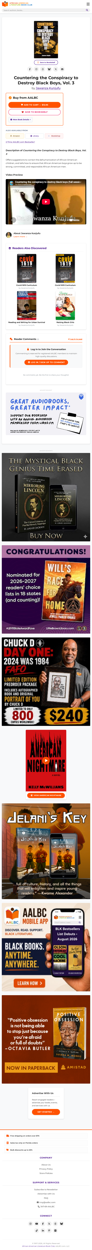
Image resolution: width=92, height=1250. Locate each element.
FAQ (46, 1198)
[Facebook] (42, 1223)
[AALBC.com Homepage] (17, 4)
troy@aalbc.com (47, 1202)
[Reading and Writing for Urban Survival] (26, 306)
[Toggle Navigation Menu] (88, 4)
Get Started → (46, 1112)
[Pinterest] (49, 1230)
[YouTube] (36, 1223)
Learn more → (20, 236)
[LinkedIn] (42, 1230)
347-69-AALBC (47, 1206)
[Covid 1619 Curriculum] (26, 269)
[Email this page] (62, 69)
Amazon (16, 136)
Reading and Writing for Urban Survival (26, 322)
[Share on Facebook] (29, 69)
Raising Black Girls (65, 322)
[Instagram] (30, 1223)
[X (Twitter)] (49, 1223)
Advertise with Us (46, 1194)
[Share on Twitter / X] (55, 69)
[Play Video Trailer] (46, 760)
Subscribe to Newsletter (46, 1189)
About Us (46, 1165)
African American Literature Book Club (38, 1246)
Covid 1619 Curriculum (26, 285)
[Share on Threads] (42, 69)
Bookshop (55, 136)
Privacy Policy (46, 1169)
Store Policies (46, 1173)
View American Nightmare (47, 795)
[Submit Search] (86, 10)
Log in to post (76, 339)
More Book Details (21, 120)
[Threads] (55, 1223)
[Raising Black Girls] (65, 306)
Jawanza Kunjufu (48, 88)
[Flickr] (55, 1230)
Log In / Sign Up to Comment (47, 362)
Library (36, 136)
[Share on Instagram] (36, 69)
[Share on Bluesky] (49, 69)
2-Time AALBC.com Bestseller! (20, 142)
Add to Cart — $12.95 (35, 105)
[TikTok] (36, 1230)
